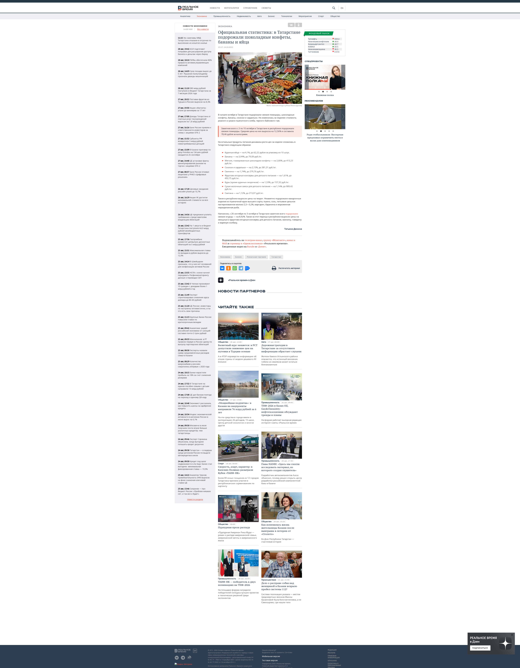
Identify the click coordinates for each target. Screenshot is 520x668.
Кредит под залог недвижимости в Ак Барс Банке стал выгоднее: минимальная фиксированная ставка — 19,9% (195, 465)
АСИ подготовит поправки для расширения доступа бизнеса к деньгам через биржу (194, 51)
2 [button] (323, 91)
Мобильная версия (271, 656)
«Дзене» (261, 246)
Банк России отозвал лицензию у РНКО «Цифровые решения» (193, 174)
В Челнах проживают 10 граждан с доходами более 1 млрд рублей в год (194, 286)
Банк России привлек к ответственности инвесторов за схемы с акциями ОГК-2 (194, 130)
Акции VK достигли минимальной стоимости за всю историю (193, 200)
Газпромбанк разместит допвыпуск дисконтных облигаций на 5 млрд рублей (194, 242)
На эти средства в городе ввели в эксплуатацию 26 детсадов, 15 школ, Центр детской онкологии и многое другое (237, 414)
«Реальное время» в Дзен (241, 280)
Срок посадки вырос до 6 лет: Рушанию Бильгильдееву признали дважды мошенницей (195, 74)
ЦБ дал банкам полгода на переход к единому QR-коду (195, 396)
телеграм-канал (253, 240)
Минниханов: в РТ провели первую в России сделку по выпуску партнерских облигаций (195, 342)
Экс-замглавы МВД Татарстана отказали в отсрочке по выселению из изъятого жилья (194, 40)
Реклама (331, 653)
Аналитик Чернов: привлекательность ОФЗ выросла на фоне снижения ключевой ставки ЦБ (193, 479)
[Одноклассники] (298, 25)
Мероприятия (305, 16)
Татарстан (276, 257)
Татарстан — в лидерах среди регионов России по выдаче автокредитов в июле (195, 453)
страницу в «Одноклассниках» (246, 243)
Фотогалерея (231, 8)
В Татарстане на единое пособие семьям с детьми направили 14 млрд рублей (193, 386)
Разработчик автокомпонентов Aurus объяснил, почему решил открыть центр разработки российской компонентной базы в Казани (281, 473)
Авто (259, 16)
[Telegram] (241, 268)
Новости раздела (195, 499)
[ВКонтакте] (291, 25)
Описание (332, 661)
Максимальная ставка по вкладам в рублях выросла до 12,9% (194, 253)
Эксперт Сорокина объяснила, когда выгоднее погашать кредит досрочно (192, 442)
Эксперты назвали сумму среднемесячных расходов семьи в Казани (193, 353)
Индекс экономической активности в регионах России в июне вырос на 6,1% (195, 417)
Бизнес (271, 16)
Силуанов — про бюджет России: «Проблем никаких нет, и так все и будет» (194, 491)
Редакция (332, 650)
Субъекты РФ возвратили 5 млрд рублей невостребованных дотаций (191, 141)
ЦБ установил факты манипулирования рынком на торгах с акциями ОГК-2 (193, 163)
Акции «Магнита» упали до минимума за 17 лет (192, 109)
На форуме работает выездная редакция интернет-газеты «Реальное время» (281, 414)
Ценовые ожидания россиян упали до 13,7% (193, 190)
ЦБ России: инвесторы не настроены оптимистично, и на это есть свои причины (194, 308)
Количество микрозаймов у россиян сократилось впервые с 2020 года (193, 364)
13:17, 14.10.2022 (225, 47)
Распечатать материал (289, 268)
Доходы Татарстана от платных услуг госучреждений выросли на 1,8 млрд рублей (194, 119)
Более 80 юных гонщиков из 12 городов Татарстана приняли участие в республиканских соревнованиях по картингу (238, 476)
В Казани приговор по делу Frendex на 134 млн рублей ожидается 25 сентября (194, 152)
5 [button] (333, 131)
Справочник (250, 8)
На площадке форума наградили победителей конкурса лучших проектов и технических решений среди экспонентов (238, 589)
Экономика (202, 16)
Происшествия (269, 579)
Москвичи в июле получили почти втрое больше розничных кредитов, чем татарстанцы (192, 429)
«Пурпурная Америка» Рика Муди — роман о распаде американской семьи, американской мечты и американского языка (237, 534)
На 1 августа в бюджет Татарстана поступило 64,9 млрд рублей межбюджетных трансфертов (194, 229)
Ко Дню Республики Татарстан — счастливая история (277, 533)
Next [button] (343, 77)
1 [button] (319, 91)
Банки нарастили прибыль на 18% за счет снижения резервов (194, 375)
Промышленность (221, 16)
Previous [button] (307, 77)
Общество (335, 16)
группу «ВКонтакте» (274, 240)
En (342, 8)
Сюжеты (266, 8)
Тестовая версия (270, 660)
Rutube (251, 246)
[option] (325, 77)
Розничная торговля (256, 257)
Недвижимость (244, 16)
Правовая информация (333, 657)
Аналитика (185, 16)
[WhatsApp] (235, 268)
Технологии (286, 16)
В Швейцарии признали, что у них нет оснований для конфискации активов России (194, 264)
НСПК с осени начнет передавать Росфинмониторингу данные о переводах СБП (194, 275)
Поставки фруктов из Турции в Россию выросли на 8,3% (194, 100)
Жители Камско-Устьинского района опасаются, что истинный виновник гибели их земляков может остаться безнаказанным (281, 355)
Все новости (203, 29)
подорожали (292, 213)
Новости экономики (195, 26)
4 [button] (331, 91)
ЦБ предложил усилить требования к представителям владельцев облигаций (195, 217)
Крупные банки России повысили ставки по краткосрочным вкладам (194, 319)
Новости (215, 8)
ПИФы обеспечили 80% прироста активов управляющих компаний (195, 62)
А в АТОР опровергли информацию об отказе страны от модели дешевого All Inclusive (237, 353)
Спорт (321, 16)
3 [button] (327, 91)
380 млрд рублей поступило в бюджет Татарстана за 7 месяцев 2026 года (194, 91)
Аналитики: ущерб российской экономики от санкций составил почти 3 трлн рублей (194, 331)
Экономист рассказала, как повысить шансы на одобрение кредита (194, 406)
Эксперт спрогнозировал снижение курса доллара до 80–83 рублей (193, 297)
